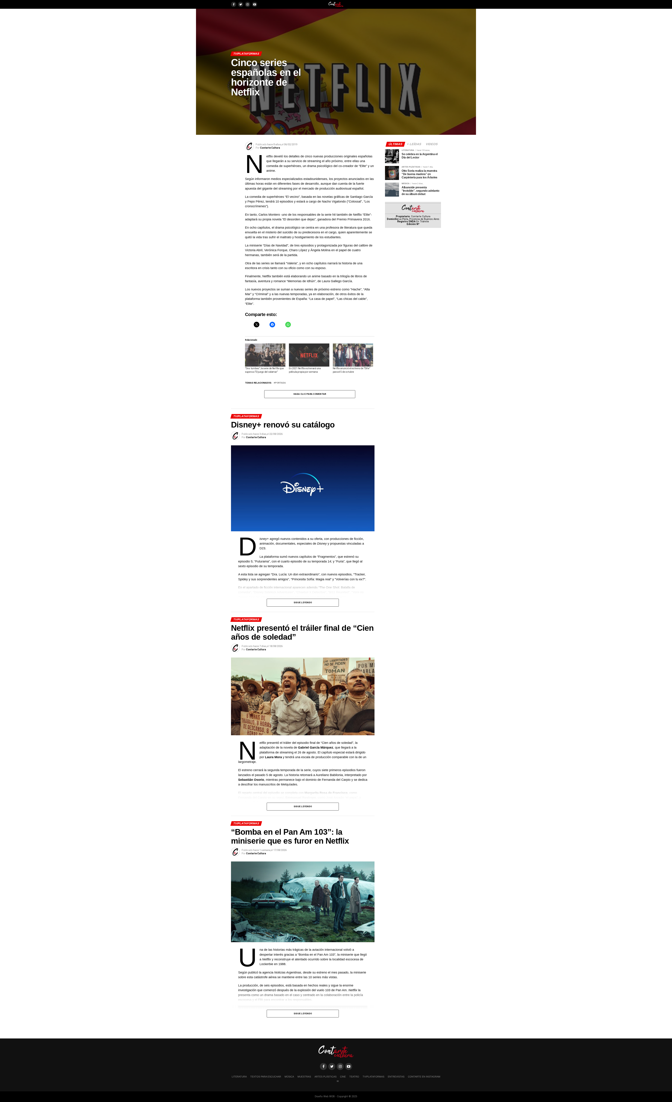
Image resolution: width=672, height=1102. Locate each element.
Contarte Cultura (270, 147)
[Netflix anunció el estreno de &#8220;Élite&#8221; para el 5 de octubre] (353, 355)
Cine (343, 1076)
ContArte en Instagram (424, 1076)
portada (280, 383)
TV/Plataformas (373, 1076)
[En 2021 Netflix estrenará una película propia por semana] (309, 355)
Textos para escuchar (265, 1076)
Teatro (354, 1076)
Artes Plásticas (325, 1076)
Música (289, 1076)
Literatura (239, 1076)
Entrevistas (396, 1076)
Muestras (304, 1076)
